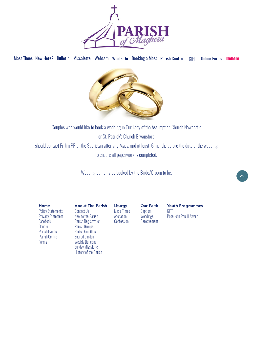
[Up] (242, 176)
